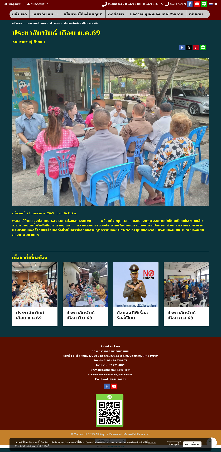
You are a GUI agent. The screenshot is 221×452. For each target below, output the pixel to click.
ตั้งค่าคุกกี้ (174, 444)
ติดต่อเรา (116, 14)
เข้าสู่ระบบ (14, 4)
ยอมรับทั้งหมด (192, 444)
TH (215, 4)
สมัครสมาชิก (39, 4)
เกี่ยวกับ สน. (43, 14)
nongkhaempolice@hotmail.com (114, 375)
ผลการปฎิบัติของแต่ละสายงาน (156, 14)
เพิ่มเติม (196, 14)
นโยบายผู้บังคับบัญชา (83, 14)
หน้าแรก (19, 14)
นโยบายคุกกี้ (43, 446)
